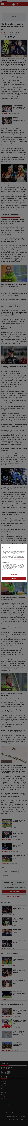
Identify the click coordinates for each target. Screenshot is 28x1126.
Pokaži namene (14, 574)
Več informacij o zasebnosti (19, 558)
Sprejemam (14, 578)
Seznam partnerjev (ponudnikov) (8, 569)
